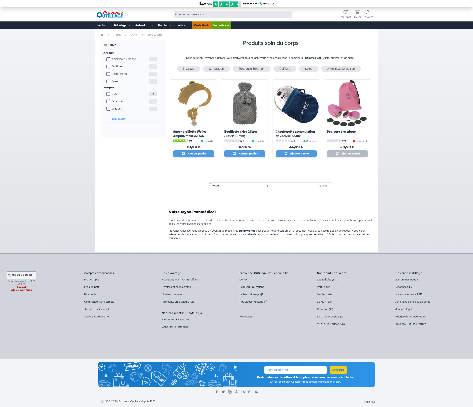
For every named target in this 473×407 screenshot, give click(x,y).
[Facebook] (216, 392)
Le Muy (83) (324, 302)
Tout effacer (119, 119)
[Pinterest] (236, 392)
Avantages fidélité (180, 279)
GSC (114, 94)
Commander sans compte (99, 302)
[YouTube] (250, 392)
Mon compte (91, 279)
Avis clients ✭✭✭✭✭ (97, 309)
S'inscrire (338, 370)
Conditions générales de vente (413, 302)
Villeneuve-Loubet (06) (331, 324)
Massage (188, 68)
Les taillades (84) (327, 279)
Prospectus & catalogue (175, 319)
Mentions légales (404, 309)
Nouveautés (246, 316)
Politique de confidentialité (410, 316)
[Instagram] (230, 392)
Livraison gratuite (172, 294)
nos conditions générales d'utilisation (322, 382)
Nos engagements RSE (408, 294)
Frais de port (91, 287)
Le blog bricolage (249, 294)
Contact (244, 279)
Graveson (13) (325, 309)
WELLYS (117, 108)
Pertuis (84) (324, 287)
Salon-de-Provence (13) (330, 316)
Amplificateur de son (124, 59)
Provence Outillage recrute (410, 324)
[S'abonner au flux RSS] (256, 392)
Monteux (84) (325, 294)
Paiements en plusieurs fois (178, 302)
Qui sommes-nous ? (406, 279)
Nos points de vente (332, 273)
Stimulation (216, 68)
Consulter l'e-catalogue (175, 327)
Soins (115, 81)
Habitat (117, 35)
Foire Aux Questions (251, 287)
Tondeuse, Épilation (252, 68)
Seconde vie (221, 25)
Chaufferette (119, 74)
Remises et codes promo (176, 287)
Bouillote (117, 66)
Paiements (90, 294)
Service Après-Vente (96, 316)
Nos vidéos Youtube (251, 302)
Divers (134, 35)
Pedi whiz (117, 101)
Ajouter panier (197, 153)
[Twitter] (223, 392)
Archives (369, 402)
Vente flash (201, 25)
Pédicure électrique (341, 131)
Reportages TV (403, 287)
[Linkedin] (243, 392)
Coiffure (284, 68)
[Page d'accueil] (102, 34)
